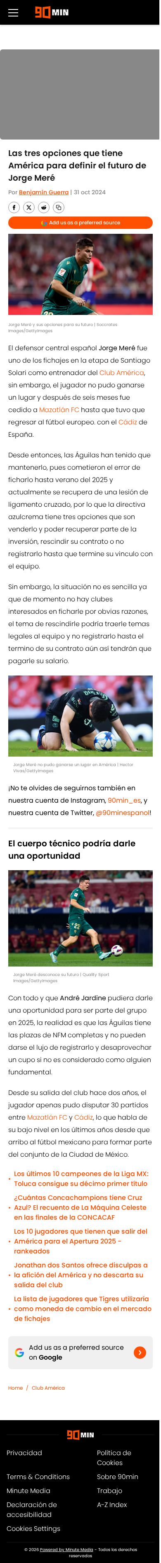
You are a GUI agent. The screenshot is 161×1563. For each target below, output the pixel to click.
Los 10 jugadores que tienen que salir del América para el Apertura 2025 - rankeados (80, 1241)
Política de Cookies (114, 1457)
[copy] (58, 207)
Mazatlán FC (59, 410)
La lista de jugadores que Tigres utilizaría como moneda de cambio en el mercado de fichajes (83, 1308)
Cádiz (127, 422)
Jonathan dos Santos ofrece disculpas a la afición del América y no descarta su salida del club (81, 1275)
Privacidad (24, 1453)
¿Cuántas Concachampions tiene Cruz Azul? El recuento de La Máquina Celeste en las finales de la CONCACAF (80, 1207)
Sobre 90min (117, 1476)
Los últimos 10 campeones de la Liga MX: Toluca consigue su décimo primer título (81, 1178)
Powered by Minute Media (66, 1550)
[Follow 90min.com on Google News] (140, 1352)
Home (15, 1387)
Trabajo (109, 1490)
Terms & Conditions (38, 1476)
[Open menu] (13, 12)
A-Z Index (112, 1504)
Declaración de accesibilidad (32, 1509)
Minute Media (28, 1490)
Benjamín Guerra (44, 192)
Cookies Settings (33, 1528)
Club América (121, 372)
